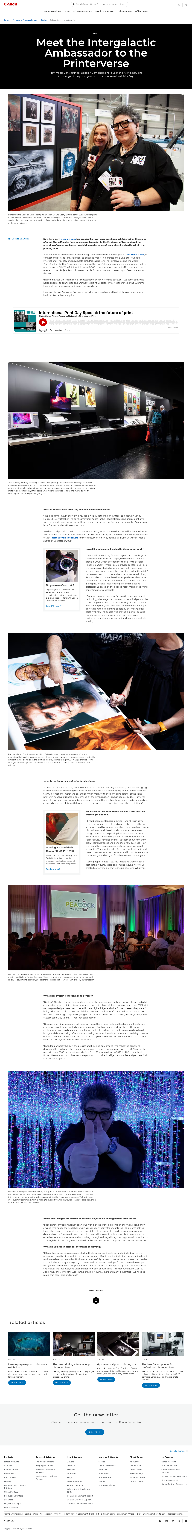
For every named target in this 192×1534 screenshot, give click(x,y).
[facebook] (160, 1521)
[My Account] (179, 5)
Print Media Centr (134, 254)
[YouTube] (186, 1521)
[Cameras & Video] (62, 11)
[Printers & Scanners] (93, 11)
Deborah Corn (68, 239)
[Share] (96, 1300)
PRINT (144, 1360)
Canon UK (9, 1521)
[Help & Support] (133, 11)
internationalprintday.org (64, 538)
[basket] (186, 5)
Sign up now (94, 1432)
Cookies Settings (175, 1514)
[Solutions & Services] (115, 11)
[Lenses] (71, 11)
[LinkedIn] (173, 1521)
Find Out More (17, 1382)
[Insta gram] (166, 1521)
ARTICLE (96, 33)
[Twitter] (179, 1521)
